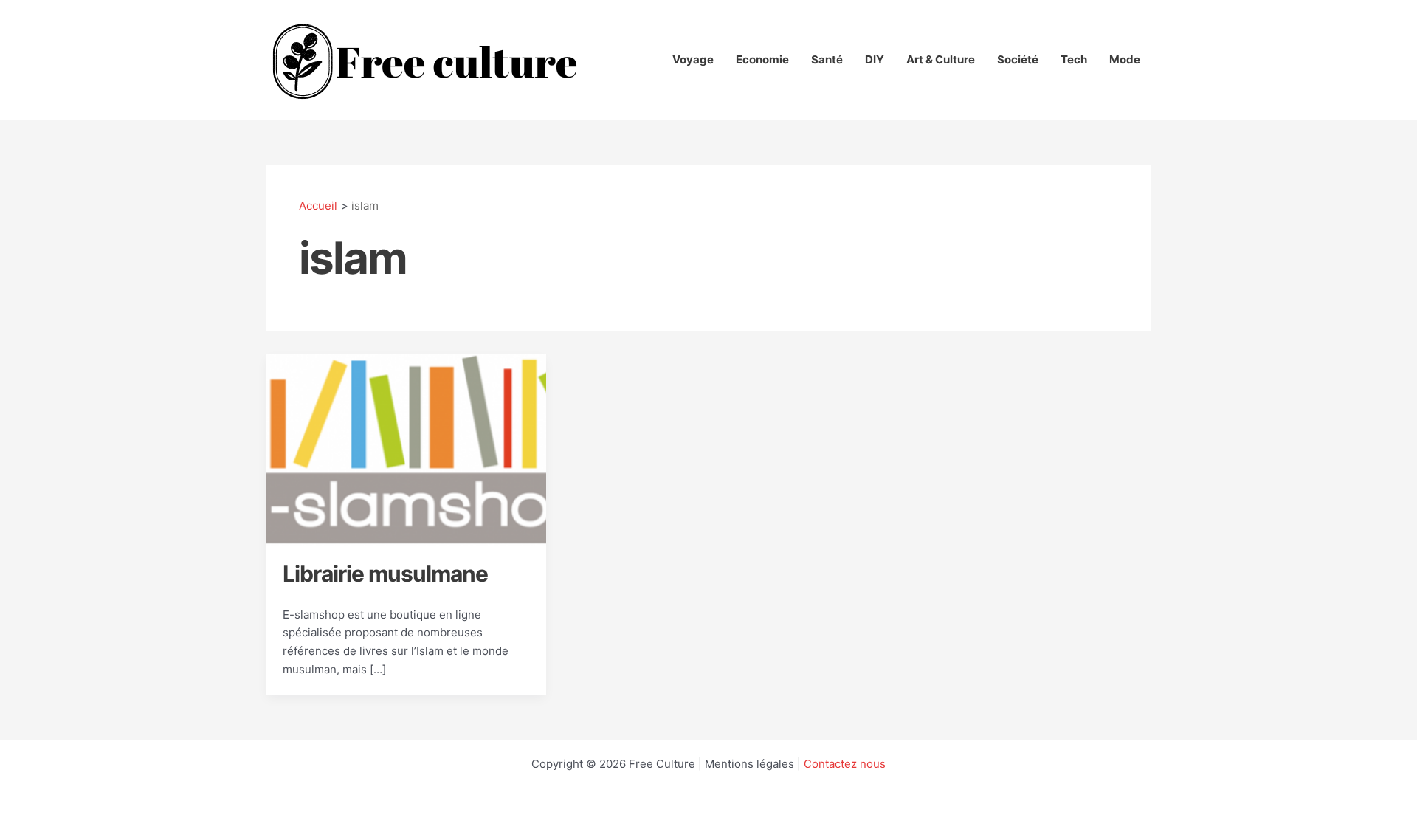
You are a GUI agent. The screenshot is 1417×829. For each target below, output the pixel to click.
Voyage (693, 59)
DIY (874, 59)
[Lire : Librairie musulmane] (406, 448)
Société (1017, 59)
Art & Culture (940, 59)
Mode (1124, 59)
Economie (762, 59)
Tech (1074, 59)
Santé (827, 59)
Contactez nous (845, 764)
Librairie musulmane (385, 573)
